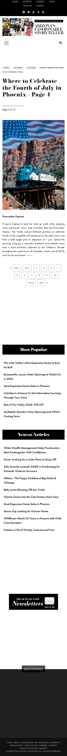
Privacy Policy (16, 745)
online (29, 255)
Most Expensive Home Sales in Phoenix (27, 386)
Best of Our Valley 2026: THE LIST (24, 404)
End (41, 282)
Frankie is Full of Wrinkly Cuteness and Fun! (29, 530)
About (17, 742)
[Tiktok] (33, 12)
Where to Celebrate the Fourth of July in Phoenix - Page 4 (32, 88)
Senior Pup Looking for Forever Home (26, 511)
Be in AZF (27, 6)
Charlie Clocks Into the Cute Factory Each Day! (31, 497)
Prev (27, 267)
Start (16, 267)
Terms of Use (31, 745)
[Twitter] (28, 12)
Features (18, 68)
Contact (40, 1)
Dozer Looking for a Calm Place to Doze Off (30, 459)
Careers (43, 745)
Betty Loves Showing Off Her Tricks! (24, 490)
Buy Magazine (41, 742)
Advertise (27, 1)
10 (55, 275)
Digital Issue (27, 742)
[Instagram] (38, 12)
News (52, 1)
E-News (40, 6)
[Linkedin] (43, 12)
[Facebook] (24, 12)
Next (31, 282)
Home (15, 1)
